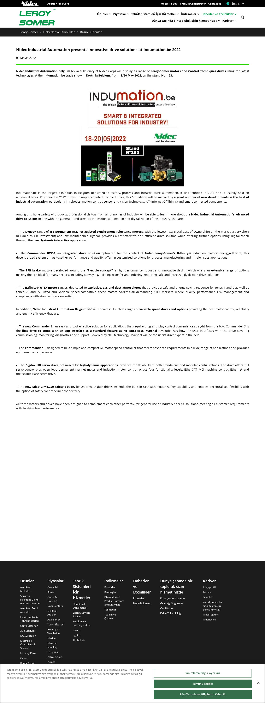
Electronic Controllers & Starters (28, 644)
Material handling (52, 645)
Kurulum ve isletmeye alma (81, 623)
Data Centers (55, 606)
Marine (51, 638)
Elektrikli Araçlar (52, 612)
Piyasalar (119, 14)
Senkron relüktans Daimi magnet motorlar (30, 599)
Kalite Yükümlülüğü (171, 613)
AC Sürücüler (27, 630)
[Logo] (30, 3)
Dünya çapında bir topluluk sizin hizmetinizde (184, 21)
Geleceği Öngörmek (171, 603)
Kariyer (227, 21)
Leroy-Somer (29, 32)
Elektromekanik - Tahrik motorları (30, 619)
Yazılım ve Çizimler (110, 616)
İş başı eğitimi (211, 614)
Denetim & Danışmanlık (80, 605)
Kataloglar (110, 592)
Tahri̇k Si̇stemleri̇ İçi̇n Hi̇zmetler (153, 14)
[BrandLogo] (37, 17)
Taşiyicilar (53, 652)
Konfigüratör (27, 663)
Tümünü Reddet (203, 684)
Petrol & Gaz (54, 657)
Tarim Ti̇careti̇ (55, 624)
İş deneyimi (209, 619)
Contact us (214, 3)
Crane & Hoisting (52, 599)
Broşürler (109, 587)
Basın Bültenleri (91, 32)
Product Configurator (193, 3)
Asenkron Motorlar (25, 589)
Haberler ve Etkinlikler (217, 14)
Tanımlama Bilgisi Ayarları (202, 673)
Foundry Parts (28, 653)
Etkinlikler (138, 598)
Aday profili (209, 587)
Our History (166, 608)
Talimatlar (110, 609)
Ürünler (102, 14)
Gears (23, 658)
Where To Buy (168, 3)
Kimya (50, 592)
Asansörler (53, 619)
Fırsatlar (207, 597)
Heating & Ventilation (53, 631)
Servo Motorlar (29, 626)
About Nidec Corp (58, 3)
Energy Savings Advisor (81, 614)
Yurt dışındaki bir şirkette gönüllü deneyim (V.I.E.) (212, 605)
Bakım (76, 630)
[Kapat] (258, 682)
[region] (132, 683)
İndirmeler (188, 14)
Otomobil (52, 587)
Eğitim (76, 635)
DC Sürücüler (28, 635)
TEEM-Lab (78, 640)
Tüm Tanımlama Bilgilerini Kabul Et (202, 694)
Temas (207, 592)
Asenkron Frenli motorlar (29, 610)
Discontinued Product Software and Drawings (114, 600)
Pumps (51, 662)
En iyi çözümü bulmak (172, 598)
